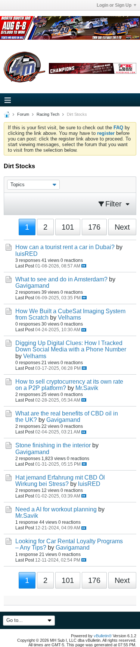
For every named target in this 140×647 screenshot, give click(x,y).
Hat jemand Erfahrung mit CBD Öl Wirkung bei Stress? (60, 480)
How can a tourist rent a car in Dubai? (65, 247)
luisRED (26, 254)
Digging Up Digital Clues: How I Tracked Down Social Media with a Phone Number (70, 346)
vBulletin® (103, 636)
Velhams (69, 317)
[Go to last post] (83, 265)
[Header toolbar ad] (92, 68)
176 (94, 227)
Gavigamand (32, 285)
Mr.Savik (86, 388)
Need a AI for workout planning (56, 509)
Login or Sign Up (114, 5)
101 (68, 227)
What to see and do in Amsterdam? (61, 279)
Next (122, 227)
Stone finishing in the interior (53, 445)
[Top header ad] (70, 28)
